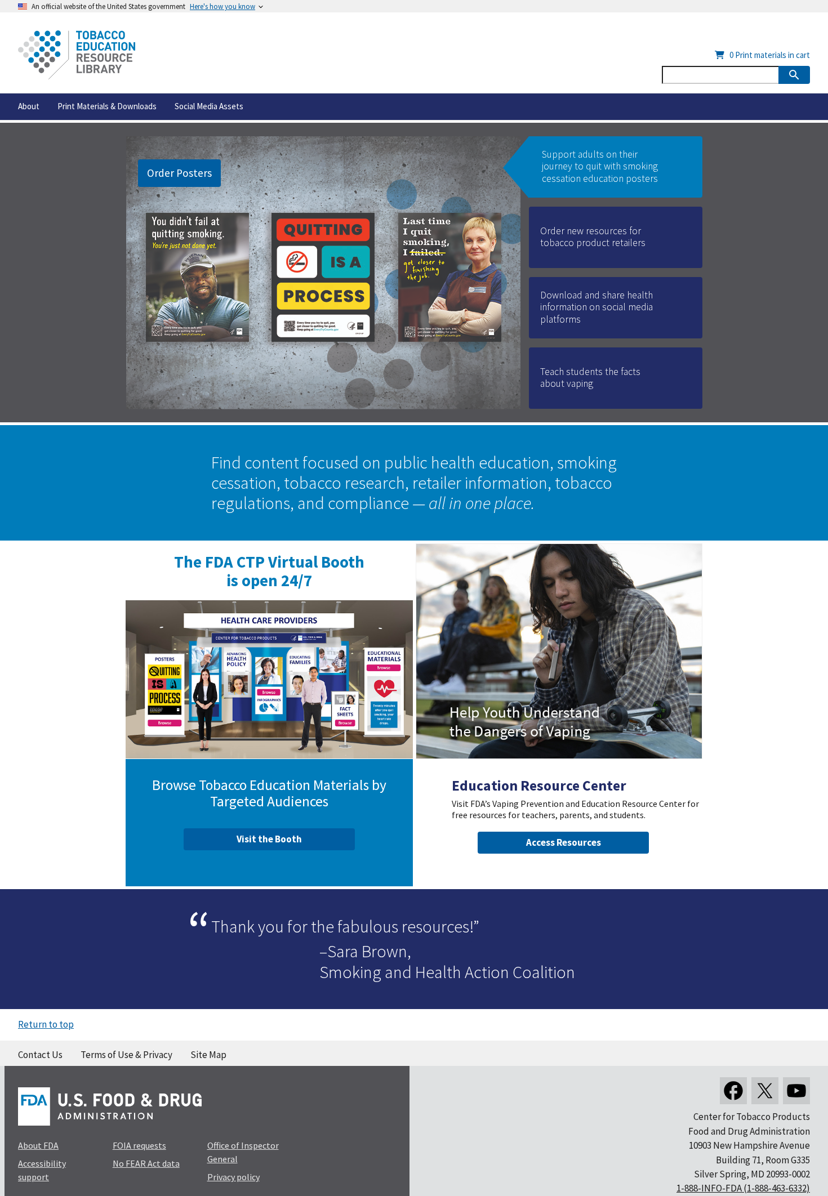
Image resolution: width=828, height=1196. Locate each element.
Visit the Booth (269, 839)
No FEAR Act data (146, 1163)
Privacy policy (233, 1176)
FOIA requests (139, 1145)
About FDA (38, 1145)
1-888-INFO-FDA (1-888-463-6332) (743, 1188)
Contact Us (40, 1054)
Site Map (208, 1054)
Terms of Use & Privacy (126, 1054)
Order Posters (179, 173)
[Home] (76, 54)
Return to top (46, 1024)
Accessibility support (42, 1170)
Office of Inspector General (243, 1152)
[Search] (794, 75)
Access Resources (563, 842)
